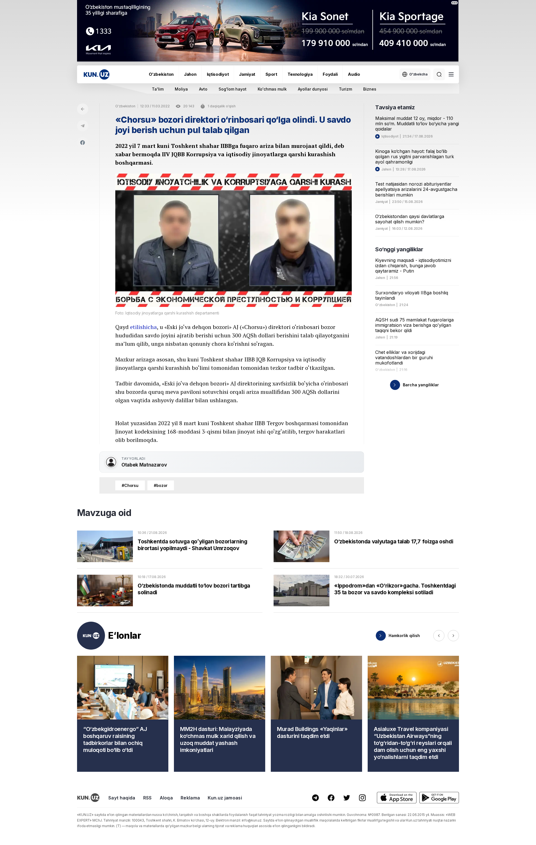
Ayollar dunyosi (313, 89)
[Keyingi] (453, 635)
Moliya (181, 89)
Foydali (330, 74)
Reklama (190, 798)
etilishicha (143, 327)
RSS (147, 798)
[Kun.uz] (96, 74)
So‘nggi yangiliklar (399, 249)
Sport (271, 74)
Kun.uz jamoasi (225, 798)
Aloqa (166, 798)
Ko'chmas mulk (272, 89)
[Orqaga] (82, 109)
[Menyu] (451, 74)
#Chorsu (130, 485)
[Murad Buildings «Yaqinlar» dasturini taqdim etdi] (316, 714)
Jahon (190, 74)
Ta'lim (158, 89)
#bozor (161, 485)
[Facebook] (82, 142)
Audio (354, 74)
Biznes (369, 89)
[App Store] (397, 797)
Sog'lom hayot (233, 89)
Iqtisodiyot (218, 74)
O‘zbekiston (161, 74)
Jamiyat (247, 74)
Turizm (345, 89)
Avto (203, 89)
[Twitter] (346, 797)
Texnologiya (300, 74)
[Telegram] (82, 125)
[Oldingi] (438, 635)
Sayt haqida (121, 798)
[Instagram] (362, 797)
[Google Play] (439, 797)
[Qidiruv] (439, 74)
